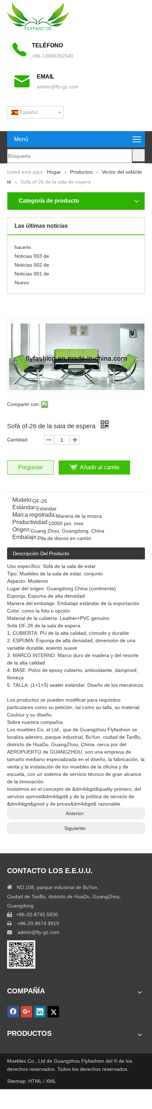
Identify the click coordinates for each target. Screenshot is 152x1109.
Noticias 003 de (31, 254)
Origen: (21, 530)
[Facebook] (13, 1011)
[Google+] (26, 1011)
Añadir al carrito (99, 467)
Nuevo (21, 280)
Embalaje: (25, 537)
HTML (35, 1081)
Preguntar (30, 467)
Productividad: (30, 522)
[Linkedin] (40, 1011)
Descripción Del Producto (41, 553)
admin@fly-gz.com (57, 86)
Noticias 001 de (31, 271)
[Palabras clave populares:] (138, 155)
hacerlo (22, 245)
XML (51, 1081)
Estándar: (24, 507)
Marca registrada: (34, 515)
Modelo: (22, 500)
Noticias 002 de (31, 263)
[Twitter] (53, 1011)
